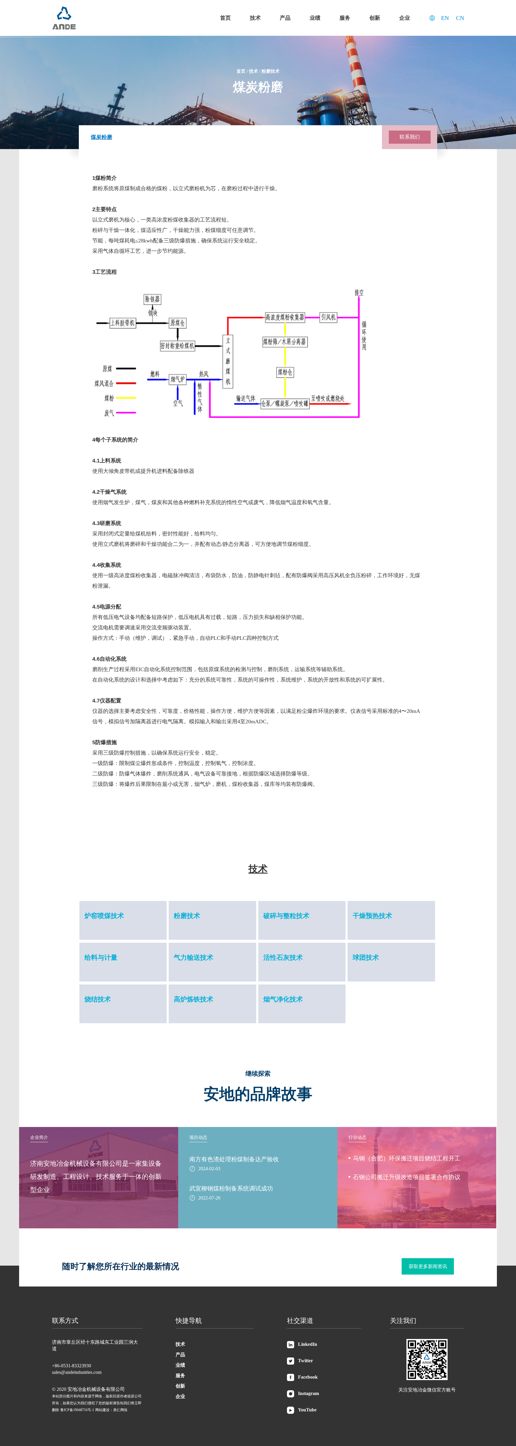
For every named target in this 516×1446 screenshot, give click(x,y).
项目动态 (198, 1137)
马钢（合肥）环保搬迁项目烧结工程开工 (406, 1158)
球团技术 (366, 957)
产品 (285, 18)
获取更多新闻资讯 (428, 1266)
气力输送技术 (193, 957)
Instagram (308, 1393)
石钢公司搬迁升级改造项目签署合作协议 (406, 1177)
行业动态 (357, 1137)
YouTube (307, 1409)
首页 (225, 18)
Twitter (305, 1360)
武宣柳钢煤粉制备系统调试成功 (231, 1188)
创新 (374, 18)
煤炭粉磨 (101, 137)
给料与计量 (101, 957)
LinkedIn (307, 1344)
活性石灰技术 (283, 957)
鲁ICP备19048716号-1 (77, 1410)
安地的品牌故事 (258, 1094)
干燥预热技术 (372, 915)
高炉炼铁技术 (193, 999)
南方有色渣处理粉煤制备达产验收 (234, 1159)
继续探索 (258, 1073)
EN (445, 18)
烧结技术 (98, 999)
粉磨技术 (271, 71)
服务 (345, 18)
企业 (404, 18)
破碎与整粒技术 (286, 915)
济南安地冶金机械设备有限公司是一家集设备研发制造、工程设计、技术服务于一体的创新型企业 (96, 1176)
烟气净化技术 (283, 999)
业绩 (315, 18)
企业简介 (39, 1137)
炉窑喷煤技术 (104, 915)
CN (460, 18)
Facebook (308, 1377)
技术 (255, 18)
